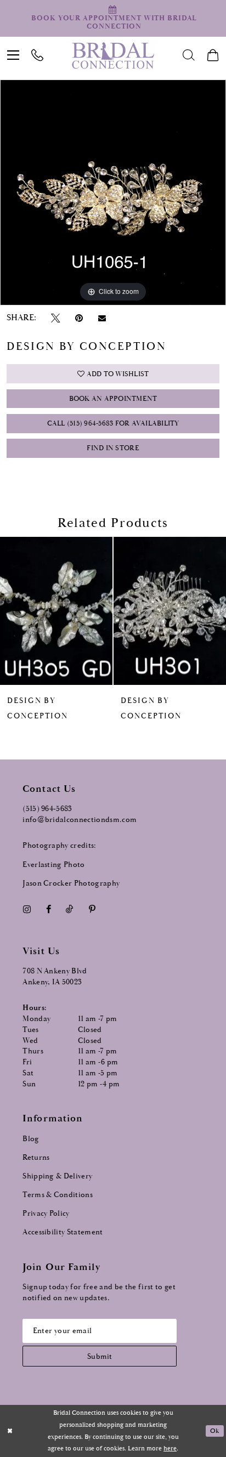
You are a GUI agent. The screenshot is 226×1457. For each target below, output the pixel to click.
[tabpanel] (113, 192)
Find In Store (113, 448)
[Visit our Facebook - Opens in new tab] (48, 909)
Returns (35, 1158)
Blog (30, 1139)
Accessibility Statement (62, 1232)
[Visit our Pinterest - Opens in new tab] (91, 909)
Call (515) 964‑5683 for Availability (113, 423)
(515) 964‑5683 (47, 809)
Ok (214, 1431)
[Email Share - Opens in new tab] (102, 318)
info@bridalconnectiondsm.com (79, 820)
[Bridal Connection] (113, 55)
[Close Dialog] (9, 1431)
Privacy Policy (46, 1213)
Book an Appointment (113, 399)
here (170, 1448)
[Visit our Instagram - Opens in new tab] (26, 909)
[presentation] (56, 610)
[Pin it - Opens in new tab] (79, 318)
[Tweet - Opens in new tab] (55, 318)
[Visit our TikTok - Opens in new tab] (70, 909)
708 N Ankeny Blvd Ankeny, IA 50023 (54, 976)
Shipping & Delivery (57, 1176)
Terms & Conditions (57, 1195)
